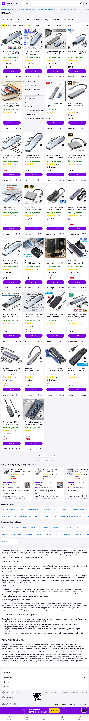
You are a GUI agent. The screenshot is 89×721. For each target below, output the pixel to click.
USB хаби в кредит (9, 542)
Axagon (67, 534)
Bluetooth (63, 509)
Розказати (54, 711)
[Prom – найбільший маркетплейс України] (3, 3)
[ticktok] (15, 704)
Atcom (78, 527)
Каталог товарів (7, 9)
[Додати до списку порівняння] (19, 41)
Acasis (49, 25)
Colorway (77, 534)
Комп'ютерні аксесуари (69, 9)
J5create (29, 534)
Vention (45, 527)
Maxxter (5, 534)
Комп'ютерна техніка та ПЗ (47, 9)
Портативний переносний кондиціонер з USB (19, 516)
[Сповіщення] (86, 3)
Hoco (24, 527)
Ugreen (15, 527)
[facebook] (7, 704)
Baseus (5, 527)
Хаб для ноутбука (8, 509)
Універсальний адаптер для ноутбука (68, 516)
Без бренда (17, 534)
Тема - (10, 692)
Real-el (48, 534)
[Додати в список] (19, 46)
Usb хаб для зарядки (79, 509)
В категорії (11, 3)
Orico (57, 534)
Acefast (59, 25)
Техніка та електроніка (25, 9)
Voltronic (34, 527)
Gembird (55, 527)
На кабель (45, 516)
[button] (12, 71)
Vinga (39, 534)
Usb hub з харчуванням (29, 509)
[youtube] (3, 704)
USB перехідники (48, 509)
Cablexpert (68, 527)
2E (29, 25)
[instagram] (11, 704)
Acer (69, 25)
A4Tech (38, 25)
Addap (79, 25)
